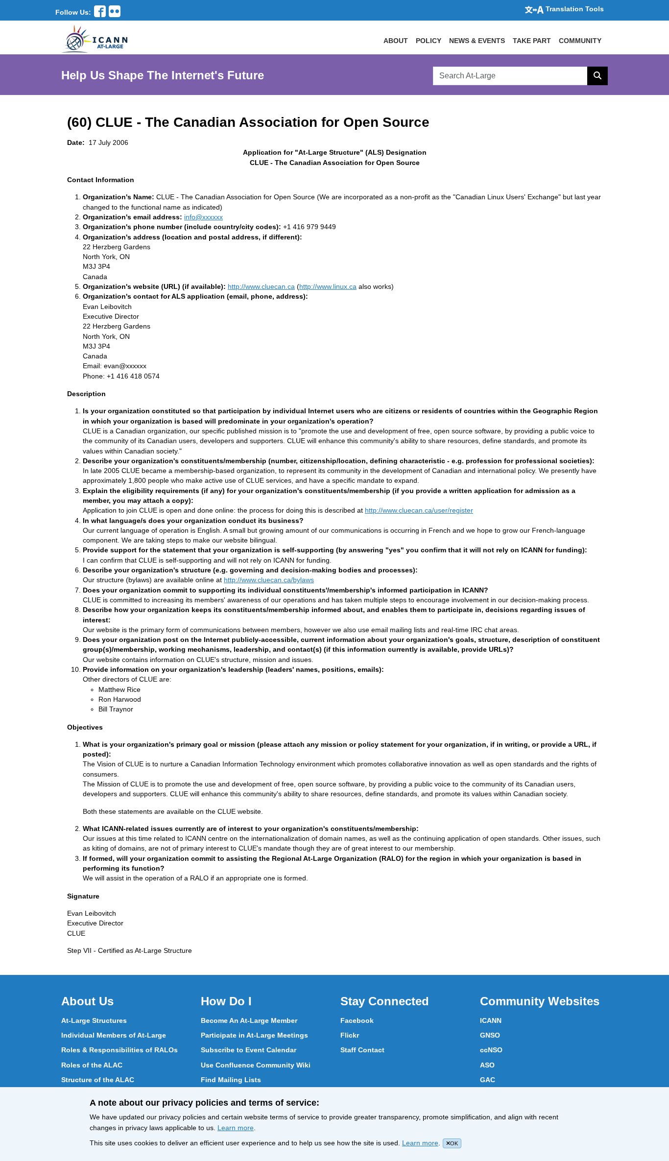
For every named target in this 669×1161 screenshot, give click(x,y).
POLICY (428, 41)
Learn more (235, 1128)
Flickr (349, 1035)
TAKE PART (532, 41)
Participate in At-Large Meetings (254, 1035)
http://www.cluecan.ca (261, 286)
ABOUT (395, 41)
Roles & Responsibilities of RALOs (119, 1050)
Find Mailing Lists (231, 1080)
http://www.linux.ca (328, 286)
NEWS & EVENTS (477, 41)
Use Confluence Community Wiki (256, 1065)
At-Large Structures (94, 1020)
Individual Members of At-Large (113, 1035)
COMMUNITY (580, 41)
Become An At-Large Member (249, 1020)
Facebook (357, 1020)
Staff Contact (362, 1050)
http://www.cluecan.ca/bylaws (269, 580)
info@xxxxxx (203, 217)
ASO (487, 1065)
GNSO (490, 1035)
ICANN (491, 1020)
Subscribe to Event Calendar (248, 1050)
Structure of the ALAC (97, 1080)
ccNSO (491, 1050)
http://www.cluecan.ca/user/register (419, 510)
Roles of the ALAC (91, 1065)
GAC (487, 1080)
